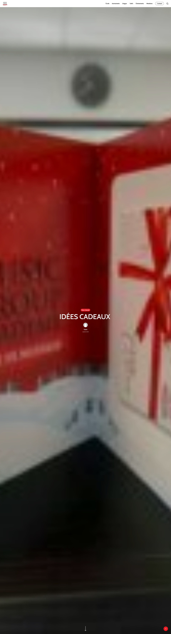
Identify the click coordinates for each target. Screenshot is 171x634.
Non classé (85, 310)
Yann (85, 329)
